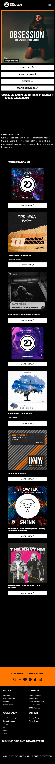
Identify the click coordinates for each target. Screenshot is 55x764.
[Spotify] (30, 679)
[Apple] (35, 679)
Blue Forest (12, 418)
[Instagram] (14, 679)
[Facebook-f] (19, 679)
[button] (50, 4)
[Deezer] (40, 679)
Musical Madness (14, 259)
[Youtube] (24, 679)
